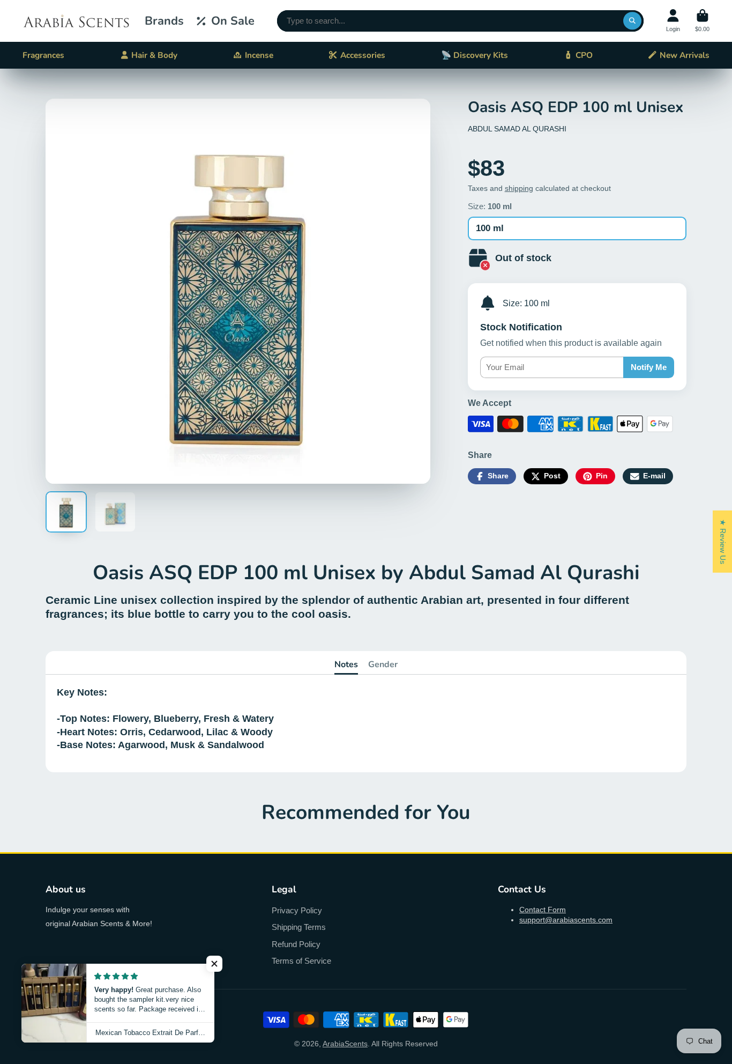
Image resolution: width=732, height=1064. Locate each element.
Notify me (649, 367)
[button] (214, 964)
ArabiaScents (345, 1043)
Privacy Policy (297, 910)
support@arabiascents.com (566, 919)
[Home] (76, 21)
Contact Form (542, 909)
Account (673, 20)
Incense (259, 55)
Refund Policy (296, 944)
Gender (383, 664)
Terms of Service (301, 960)
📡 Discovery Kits (474, 55)
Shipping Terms (299, 927)
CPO (584, 55)
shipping (519, 188)
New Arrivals (684, 55)
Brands (164, 21)
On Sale (233, 21)
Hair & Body (154, 55)
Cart (702, 20)
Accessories (362, 55)
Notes (346, 664)
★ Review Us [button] (723, 541)
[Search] (632, 21)
